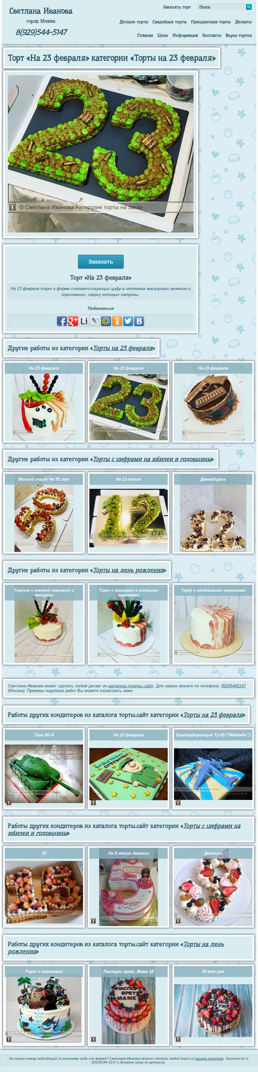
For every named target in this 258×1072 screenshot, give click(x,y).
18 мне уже (213, 971)
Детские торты (134, 21)
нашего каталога (209, 1058)
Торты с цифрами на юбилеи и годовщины (152, 459)
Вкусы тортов (239, 35)
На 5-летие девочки (128, 853)
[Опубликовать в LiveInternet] (84, 321)
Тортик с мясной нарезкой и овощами (44, 592)
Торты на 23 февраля (122, 348)
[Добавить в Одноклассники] (117, 321)
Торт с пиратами (44, 971)
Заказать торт (177, 6)
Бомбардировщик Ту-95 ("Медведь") (213, 735)
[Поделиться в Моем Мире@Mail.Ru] (106, 321)
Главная (145, 35)
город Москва (40, 21)
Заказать (100, 262)
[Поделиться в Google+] (73, 321)
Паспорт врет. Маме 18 (129, 971)
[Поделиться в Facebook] (62, 321)
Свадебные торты (170, 21)
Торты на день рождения (128, 570)
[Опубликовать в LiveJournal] (95, 321)
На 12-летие (128, 479)
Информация (185, 35)
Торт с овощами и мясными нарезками (129, 592)
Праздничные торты (211, 21)
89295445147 (234, 686)
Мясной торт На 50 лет (44, 479)
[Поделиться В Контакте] (139, 321)
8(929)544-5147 (40, 32)
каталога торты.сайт (131, 686)
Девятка (213, 853)
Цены (162, 35)
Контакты (211, 35)
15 (44, 853)
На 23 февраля (44, 368)
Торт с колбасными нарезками (213, 590)
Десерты (243, 21)
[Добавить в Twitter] (128, 321)
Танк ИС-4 (44, 735)
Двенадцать (213, 479)
